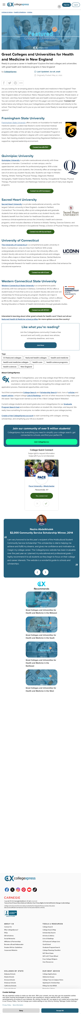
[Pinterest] (23, 891)
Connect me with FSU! (40, 147)
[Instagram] (18, 891)
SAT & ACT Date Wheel (50, 956)
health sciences (9, 367)
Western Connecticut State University (18, 286)
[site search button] (59, 7)
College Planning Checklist (52, 950)
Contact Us (8, 927)
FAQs (6, 933)
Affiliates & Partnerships (12, 941)
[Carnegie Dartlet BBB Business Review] (10, 916)
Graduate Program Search (51, 947)
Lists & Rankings (34, 395)
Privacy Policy (16, 903)
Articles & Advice (7, 12)
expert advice (7, 395)
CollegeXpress (10, 72)
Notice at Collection (26, 903)
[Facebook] (6, 891)
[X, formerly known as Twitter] (12, 891)
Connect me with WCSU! (40, 310)
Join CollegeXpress (41, 442)
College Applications (50, 974)
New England (26, 367)
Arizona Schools (9, 980)
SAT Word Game (48, 953)
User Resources (48, 962)
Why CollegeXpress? (11, 930)
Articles (29, 12)
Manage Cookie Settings (63, 903)
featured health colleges (36, 358)
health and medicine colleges (15, 362)
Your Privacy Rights (38, 903)
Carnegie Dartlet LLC (20, 901)
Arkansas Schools (10, 983)
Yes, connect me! (42, 496)
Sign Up (66, 5)
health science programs (57, 362)
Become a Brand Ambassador (14, 944)
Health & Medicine (20, 12)
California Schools (10, 986)
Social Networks (9, 938)
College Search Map (49, 930)
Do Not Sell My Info (50, 903)
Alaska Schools (9, 977)
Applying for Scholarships (51, 983)
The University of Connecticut (14, 245)
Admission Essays (48, 977)
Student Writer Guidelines (13, 947)
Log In (76, 5)
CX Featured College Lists (51, 941)
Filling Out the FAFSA (50, 986)
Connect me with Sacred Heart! (40, 232)
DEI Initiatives (9, 936)
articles (71, 392)
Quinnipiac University (11, 160)
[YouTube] (29, 891)
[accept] (46, 503)
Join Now (40, 345)
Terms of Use (8, 903)
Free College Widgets (50, 959)
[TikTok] (34, 891)
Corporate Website (10, 950)
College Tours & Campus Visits (53, 980)
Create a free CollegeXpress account (17, 416)
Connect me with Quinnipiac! (40, 191)
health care (37, 362)
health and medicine (59, 358)
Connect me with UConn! (40, 272)
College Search (29, 392)
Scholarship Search (48, 392)
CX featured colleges (12, 358)
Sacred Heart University (12, 204)
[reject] (37, 503)
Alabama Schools (9, 974)
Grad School (47, 944)
